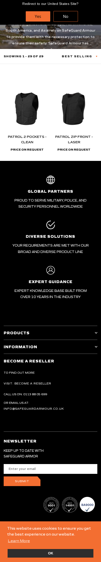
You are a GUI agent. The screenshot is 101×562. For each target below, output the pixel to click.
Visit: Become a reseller (27, 383)
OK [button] (50, 553)
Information (20, 346)
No (65, 16)
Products (17, 332)
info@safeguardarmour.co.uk (34, 408)
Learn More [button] (19, 540)
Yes (38, 16)
